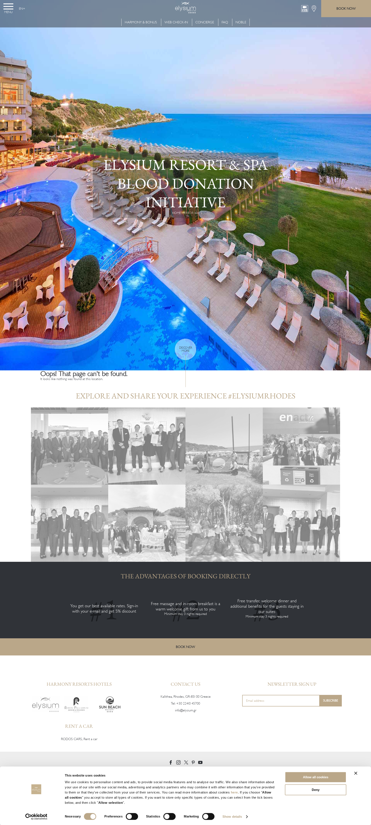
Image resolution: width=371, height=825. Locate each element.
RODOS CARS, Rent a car (79, 739)
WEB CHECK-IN (176, 22)
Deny (315, 790)
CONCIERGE (204, 22)
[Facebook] (171, 762)
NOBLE (241, 22)
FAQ (225, 22)
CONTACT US (185, 684)
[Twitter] (186, 762)
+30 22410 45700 (188, 703)
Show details (232, 816)
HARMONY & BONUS (141, 22)
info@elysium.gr (185, 710)
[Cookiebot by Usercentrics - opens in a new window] (36, 816)
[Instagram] (178, 762)
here (234, 792)
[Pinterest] (193, 762)
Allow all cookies (315, 777)
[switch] (132, 816)
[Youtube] (200, 762)
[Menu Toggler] (8, 6)
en (21, 9)
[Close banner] (355, 773)
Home (176, 213)
